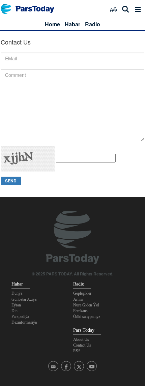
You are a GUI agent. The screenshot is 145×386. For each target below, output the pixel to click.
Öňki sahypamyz (86, 316)
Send (11, 181)
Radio (92, 24)
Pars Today (31, 8)
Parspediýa (20, 316)
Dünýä (16, 293)
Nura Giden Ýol (86, 305)
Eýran (16, 305)
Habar (72, 24)
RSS (77, 351)
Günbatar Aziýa (23, 299)
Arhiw (78, 299)
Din (14, 310)
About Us (81, 339)
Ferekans (80, 310)
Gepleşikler (82, 293)
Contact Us (82, 345)
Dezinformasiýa (24, 322)
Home (52, 24)
